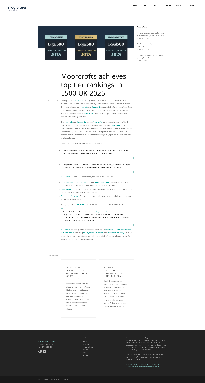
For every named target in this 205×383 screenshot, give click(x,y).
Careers (156, 5)
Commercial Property (69, 196)
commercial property (115, 233)
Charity (168, 5)
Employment (66, 189)
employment (69, 233)
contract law (122, 229)
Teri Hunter (115, 125)
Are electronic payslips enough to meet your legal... (114, 273)
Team (145, 5)
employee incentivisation (93, 233)
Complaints (130, 367)
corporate (109, 229)
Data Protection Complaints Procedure (147, 367)
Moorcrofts (79, 100)
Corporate (83, 107)
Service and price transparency (149, 364)
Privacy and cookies (132, 364)
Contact (192, 5)
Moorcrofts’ (89, 113)
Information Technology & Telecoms (75, 182)
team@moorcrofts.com (46, 341)
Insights (179, 5)
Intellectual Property (102, 182)
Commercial (96, 107)
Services (134, 5)
